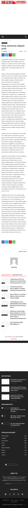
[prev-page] (3, 330)
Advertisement (6, 500)
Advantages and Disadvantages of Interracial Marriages (18, 409)
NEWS (3, 283)
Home (3, 40)
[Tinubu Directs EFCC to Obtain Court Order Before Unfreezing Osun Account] (5, 281)
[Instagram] (14, 494)
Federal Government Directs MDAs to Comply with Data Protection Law (17, 288)
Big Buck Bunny (22, 251)
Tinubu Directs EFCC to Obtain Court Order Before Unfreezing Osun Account (18, 281)
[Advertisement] (14, 20)
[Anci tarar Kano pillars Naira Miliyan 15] (5, 324)
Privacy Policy (14, 501)
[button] (2, 37)
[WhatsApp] (13, 54)
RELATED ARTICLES (6, 274)
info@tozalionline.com (17, 483)
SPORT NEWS (8, 40)
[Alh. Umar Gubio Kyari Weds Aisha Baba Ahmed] (5, 425)
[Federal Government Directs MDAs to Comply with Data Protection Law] (5, 288)
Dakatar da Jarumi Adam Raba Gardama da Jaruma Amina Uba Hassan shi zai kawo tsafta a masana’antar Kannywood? (18, 314)
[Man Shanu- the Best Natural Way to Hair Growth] (3, 418)
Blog (12, 500)
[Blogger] (5, 494)
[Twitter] (6, 54)
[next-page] (5, 330)
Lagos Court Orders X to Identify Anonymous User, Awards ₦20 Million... (17, 397)
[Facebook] (3, 54)
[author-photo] (14, 265)
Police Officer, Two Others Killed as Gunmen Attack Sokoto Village (18, 296)
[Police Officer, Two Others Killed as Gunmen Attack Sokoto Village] (5, 296)
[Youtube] (22, 494)
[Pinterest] (10, 54)
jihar (3, 326)
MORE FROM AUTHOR (17, 274)
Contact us (16, 500)
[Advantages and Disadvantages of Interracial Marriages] (5, 409)
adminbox (5, 51)
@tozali (14, 339)
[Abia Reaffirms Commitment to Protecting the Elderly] (5, 381)
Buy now (22, 500)
